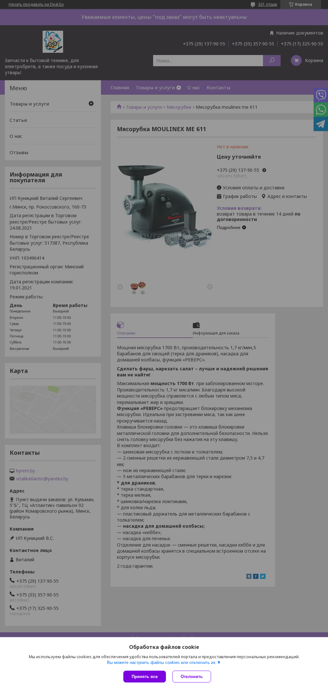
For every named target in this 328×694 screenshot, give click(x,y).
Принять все (145, 676)
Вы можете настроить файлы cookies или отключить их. (162, 662)
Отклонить (192, 676)
